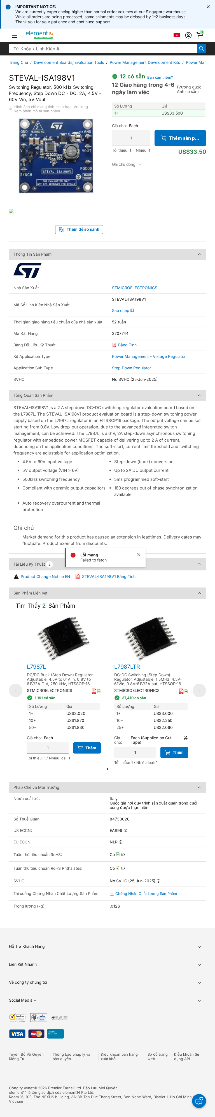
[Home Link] (50, 35)
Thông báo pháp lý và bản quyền (71, 1056)
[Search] (201, 48)
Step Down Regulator (131, 367)
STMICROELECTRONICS (134, 288)
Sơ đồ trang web (158, 1056)
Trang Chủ (18, 62)
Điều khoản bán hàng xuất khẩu (119, 1056)
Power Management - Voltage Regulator (149, 356)
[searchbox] (103, 48)
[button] (14, 35)
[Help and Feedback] (199, 1101)
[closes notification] (208, 6)
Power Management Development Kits (145, 62)
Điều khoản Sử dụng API (186, 1056)
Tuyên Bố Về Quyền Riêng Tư (26, 1056)
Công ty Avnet (21, 1088)
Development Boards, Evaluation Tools (69, 62)
